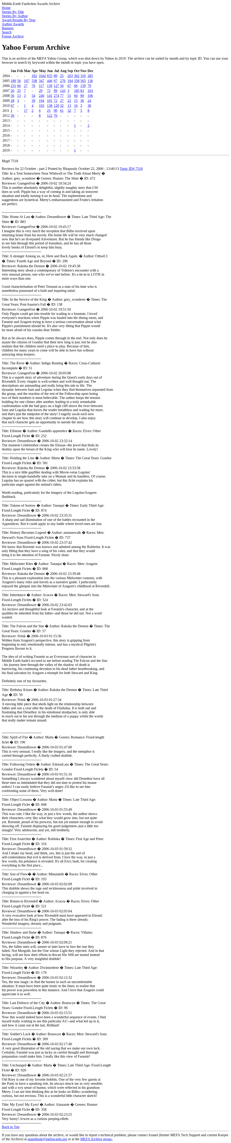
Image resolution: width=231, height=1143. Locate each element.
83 (82, 91)
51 (69, 96)
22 (69, 101)
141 (49, 96)
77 (62, 96)
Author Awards (13, 24)
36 (82, 101)
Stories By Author (15, 16)
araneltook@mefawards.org (47, 1139)
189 (13, 81)
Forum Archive (13, 36)
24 (89, 101)
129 (56, 106)
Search (7, 32)
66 (19, 86)
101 (49, 101)
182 (34, 76)
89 (55, 76)
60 (76, 96)
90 (82, 96)
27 (26, 86)
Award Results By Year (18, 20)
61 (62, 110)
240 (41, 96)
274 (56, 96)
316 (83, 76)
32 (62, 106)
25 (62, 76)
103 (90, 91)
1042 (42, 76)
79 (89, 86)
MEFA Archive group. (96, 1139)
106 (90, 96)
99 (55, 91)
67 (69, 86)
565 (83, 81)
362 (76, 76)
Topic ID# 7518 (131, 169)
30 (89, 106)
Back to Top (10, 1127)
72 (49, 91)
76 (33, 86)
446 (49, 81)
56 (19, 81)
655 (49, 76)
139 (49, 86)
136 (90, 81)
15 (76, 101)
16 (76, 106)
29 (40, 91)
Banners (8, 28)
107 (26, 81)
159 (83, 86)
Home (6, 8)
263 (70, 76)
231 (13, 86)
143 (62, 91)
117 (41, 86)
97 (55, 81)
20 (12, 91)
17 (26, 110)
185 (76, 91)
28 (12, 101)
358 (76, 81)
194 (70, 81)
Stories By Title (13, 12)
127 (56, 86)
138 (49, 106)
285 (90, 76)
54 (33, 96)
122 (49, 115)
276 (62, 81)
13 (19, 96)
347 (41, 81)
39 (33, 101)
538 (34, 81)
